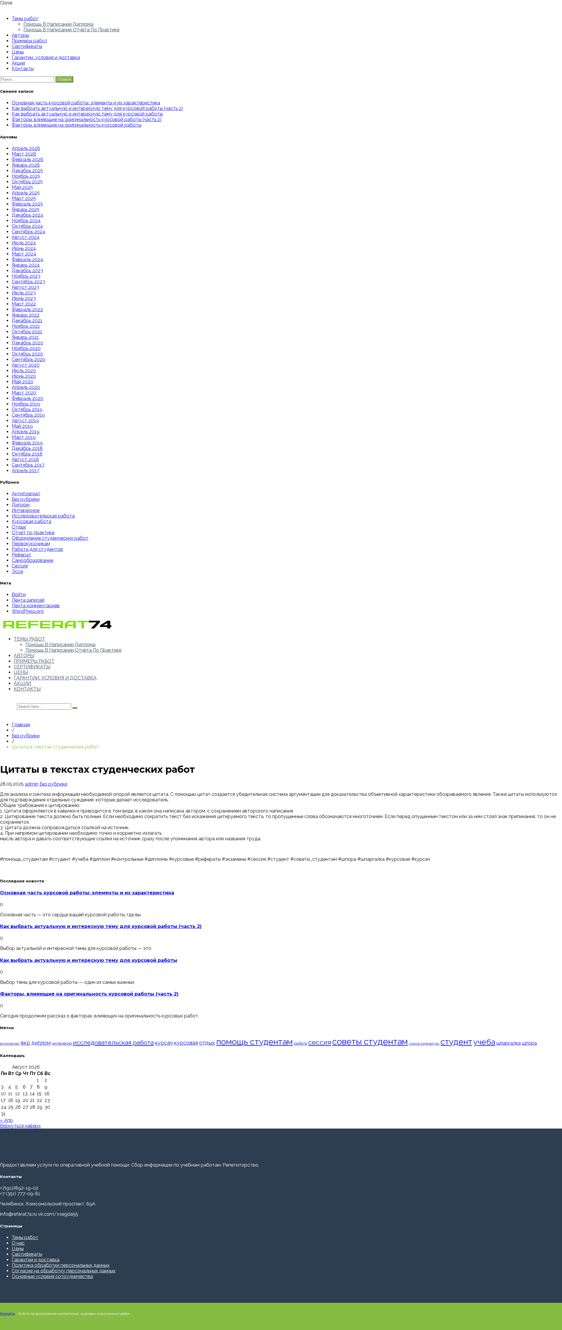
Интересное (26, 510)
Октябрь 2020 (27, 354)
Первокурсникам (31, 543)
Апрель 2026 (26, 148)
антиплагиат (10, 1043)
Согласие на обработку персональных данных (63, 1271)
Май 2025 (22, 187)
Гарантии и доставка (35, 1259)
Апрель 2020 (26, 387)
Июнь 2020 (24, 376)
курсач (164, 1043)
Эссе (17, 571)
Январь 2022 (26, 315)
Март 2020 (24, 393)
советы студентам (370, 1041)
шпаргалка (508, 1043)
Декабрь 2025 (27, 170)
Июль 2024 (24, 243)
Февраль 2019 (27, 443)
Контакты (23, 68)
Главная (21, 724)
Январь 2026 (26, 165)
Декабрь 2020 (27, 343)
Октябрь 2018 (27, 454)
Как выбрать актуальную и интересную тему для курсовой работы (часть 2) (97, 108)
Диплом (21, 505)
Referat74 (7, 1314)
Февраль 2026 (27, 159)
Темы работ (25, 18)
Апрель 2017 (25, 470)
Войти (19, 594)
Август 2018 (25, 459)
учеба (484, 1041)
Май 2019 (22, 426)
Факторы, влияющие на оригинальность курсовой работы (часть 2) (87, 119)
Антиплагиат (26, 493)
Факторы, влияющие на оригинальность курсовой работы (76, 125)
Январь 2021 (25, 337)
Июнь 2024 (24, 248)
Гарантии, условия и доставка (46, 57)
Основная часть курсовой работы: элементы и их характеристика (86, 103)
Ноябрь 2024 (26, 220)
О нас (18, 1243)
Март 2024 (24, 254)
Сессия (20, 566)
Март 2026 (24, 154)
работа (300, 1043)
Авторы (20, 35)
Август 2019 (25, 420)
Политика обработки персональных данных (60, 1265)
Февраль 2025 (27, 204)
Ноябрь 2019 (26, 404)
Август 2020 (26, 365)
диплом (41, 1043)
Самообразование (32, 560)
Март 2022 (24, 304)
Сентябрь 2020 (28, 359)
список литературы (424, 1043)
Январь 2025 (26, 209)
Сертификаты (27, 46)
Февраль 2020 (27, 398)
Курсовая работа (31, 521)
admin (31, 784)
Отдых (19, 527)
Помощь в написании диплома (58, 24)
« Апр (6, 1120)
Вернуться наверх (20, 1126)
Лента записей (28, 600)
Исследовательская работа (43, 516)
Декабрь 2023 (27, 270)
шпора (529, 1043)
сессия (319, 1042)
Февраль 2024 (27, 259)
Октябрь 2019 (27, 409)
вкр (25, 1043)
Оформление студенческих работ (50, 538)
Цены (18, 52)
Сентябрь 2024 (28, 231)
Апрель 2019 (26, 431)
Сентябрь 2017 (28, 465)
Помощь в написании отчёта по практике (71, 29)
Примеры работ (29, 41)
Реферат (21, 555)
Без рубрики (26, 499)
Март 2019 (24, 437)
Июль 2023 (24, 293)
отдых (207, 1042)
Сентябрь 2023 (28, 281)
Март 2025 (24, 198)
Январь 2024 (26, 265)
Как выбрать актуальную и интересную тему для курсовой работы (87, 114)
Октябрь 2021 (27, 331)
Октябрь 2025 (27, 181)
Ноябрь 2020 (26, 348)
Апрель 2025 (26, 193)
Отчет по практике (33, 532)
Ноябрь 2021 (26, 326)
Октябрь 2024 (27, 226)
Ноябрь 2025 (26, 176)
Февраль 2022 (27, 309)
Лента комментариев (36, 605)
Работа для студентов (37, 549)
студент (456, 1042)
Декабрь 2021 (27, 320)
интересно (62, 1043)
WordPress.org (28, 611)
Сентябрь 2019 (28, 415)
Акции (18, 63)
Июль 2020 (24, 370)
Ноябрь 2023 (26, 276)
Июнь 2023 (24, 298)
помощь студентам (254, 1042)
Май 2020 (22, 381)
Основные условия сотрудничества (52, 1276)
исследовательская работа (113, 1042)
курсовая (186, 1043)
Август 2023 (25, 287)
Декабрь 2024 (27, 215)
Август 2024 (26, 237)
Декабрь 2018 (27, 448)
